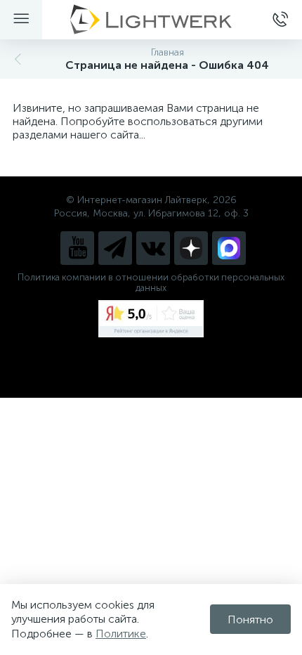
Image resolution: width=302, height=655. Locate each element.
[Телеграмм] (115, 248)
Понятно (250, 619)
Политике (121, 633)
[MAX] (229, 248)
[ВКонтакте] (153, 248)
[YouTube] (77, 248)
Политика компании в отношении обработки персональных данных (151, 282)
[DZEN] (191, 248)
